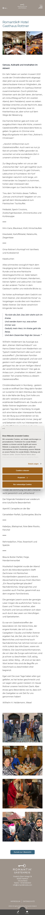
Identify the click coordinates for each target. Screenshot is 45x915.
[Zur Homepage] (22, 6)
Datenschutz (29, 901)
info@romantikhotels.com (22, 885)
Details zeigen (33, 464)
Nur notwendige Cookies (22, 484)
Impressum (15, 901)
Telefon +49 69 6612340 (22, 883)
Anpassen (21, 477)
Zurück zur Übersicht (22, 852)
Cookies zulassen (22, 470)
